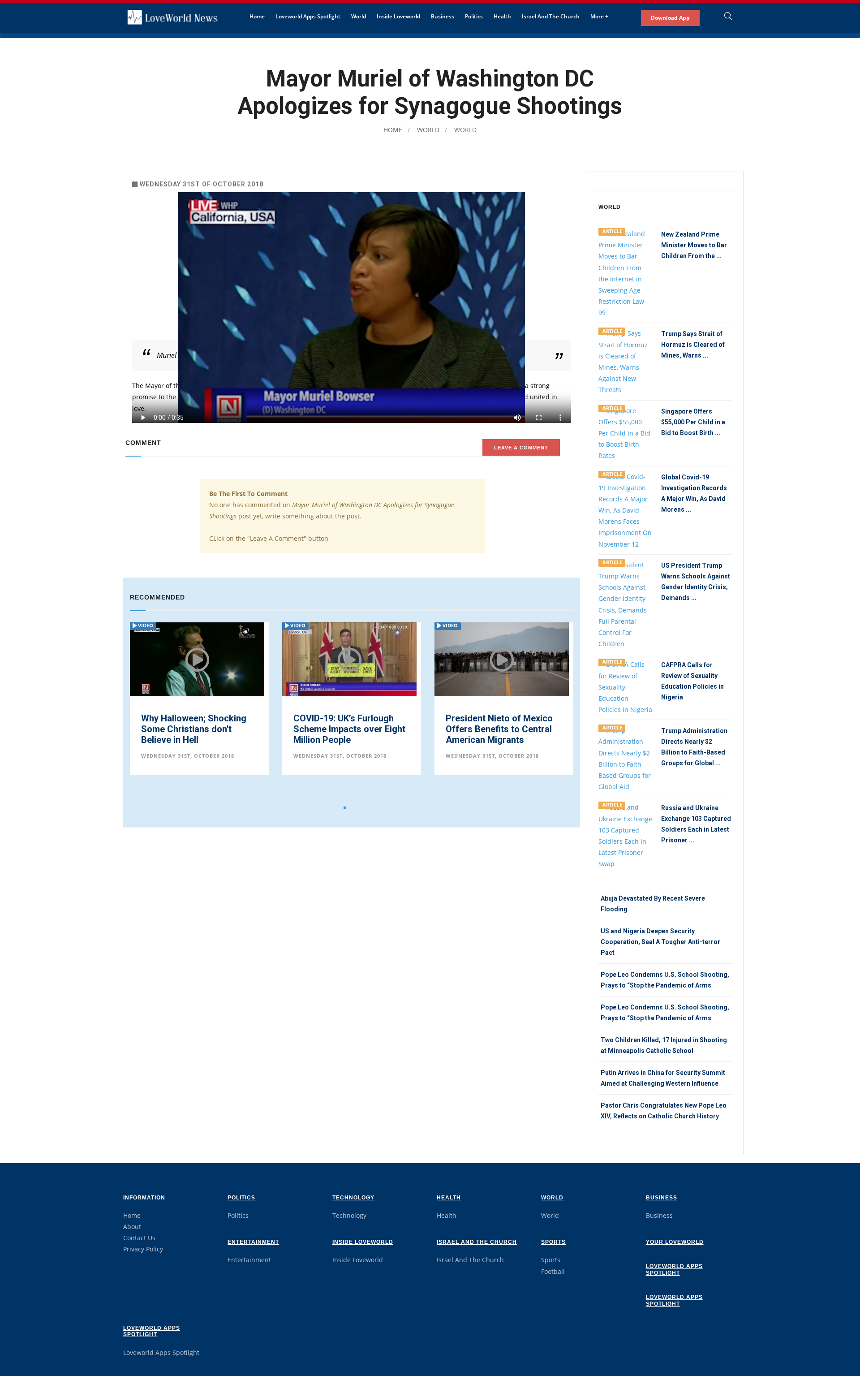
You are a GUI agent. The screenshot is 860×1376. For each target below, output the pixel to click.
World (358, 16)
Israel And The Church (551, 16)
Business (442, 16)
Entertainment (253, 1242)
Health (502, 16)
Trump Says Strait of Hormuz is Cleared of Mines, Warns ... (693, 344)
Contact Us (139, 1238)
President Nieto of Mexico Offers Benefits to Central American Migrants (356, 729)
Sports (553, 1242)
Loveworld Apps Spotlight (307, 16)
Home (257, 16)
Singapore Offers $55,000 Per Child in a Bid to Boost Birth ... (693, 422)
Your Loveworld (675, 1242)
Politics (474, 16)
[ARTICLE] (625, 272)
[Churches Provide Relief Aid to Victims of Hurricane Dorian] (511, 660)
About (132, 1226)
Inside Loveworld (398, 16)
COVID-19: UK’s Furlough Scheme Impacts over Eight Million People (207, 729)
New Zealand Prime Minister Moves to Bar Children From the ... (694, 245)
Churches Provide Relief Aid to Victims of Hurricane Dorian (514, 729)
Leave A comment (521, 447)
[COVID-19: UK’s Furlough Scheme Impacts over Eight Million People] (207, 659)
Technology (353, 1198)
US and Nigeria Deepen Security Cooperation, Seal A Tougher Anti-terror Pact (660, 941)
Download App (670, 18)
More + (599, 16)
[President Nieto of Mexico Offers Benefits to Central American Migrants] (359, 661)
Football (553, 1271)
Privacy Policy (143, 1249)
